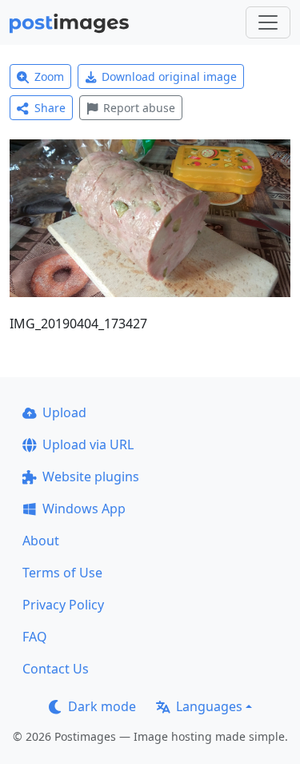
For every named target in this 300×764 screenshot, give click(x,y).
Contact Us (55, 669)
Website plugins (90, 476)
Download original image (169, 76)
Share (50, 107)
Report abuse (139, 107)
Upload (64, 412)
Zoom (49, 76)
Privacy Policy (63, 604)
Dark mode (102, 706)
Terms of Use (62, 572)
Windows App (84, 508)
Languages (209, 706)
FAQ (34, 636)
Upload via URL (88, 444)
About (40, 540)
